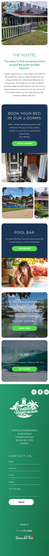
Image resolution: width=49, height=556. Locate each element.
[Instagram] (34, 392)
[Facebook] (40, 392)
